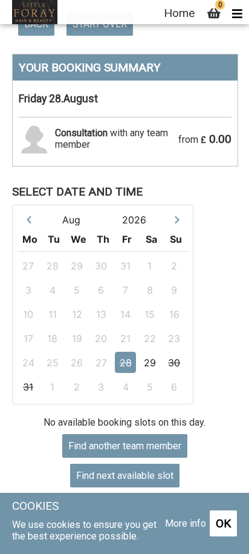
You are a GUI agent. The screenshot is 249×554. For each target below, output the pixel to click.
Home (179, 13)
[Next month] (177, 219)
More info (185, 523)
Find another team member (124, 446)
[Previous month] (29, 219)
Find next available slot (124, 475)
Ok (223, 523)
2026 (134, 220)
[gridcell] (30, 265)
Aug (71, 220)
